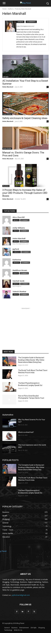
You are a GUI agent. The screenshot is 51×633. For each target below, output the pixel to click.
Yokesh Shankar (19, 291)
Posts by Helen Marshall (23, 9)
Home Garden (7, 114)
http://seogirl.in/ (17, 286)
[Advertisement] (25, 324)
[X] (34, 611)
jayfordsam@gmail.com (21, 595)
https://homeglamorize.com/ (25, 26)
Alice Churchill (19, 217)
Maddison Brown (20, 270)
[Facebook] (16, 611)
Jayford (16, 249)
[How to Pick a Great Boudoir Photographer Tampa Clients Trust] (9, 399)
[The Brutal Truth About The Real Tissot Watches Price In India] (9, 374)
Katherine (17, 260)
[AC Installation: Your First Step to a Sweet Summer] (25, 66)
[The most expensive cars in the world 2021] (9, 449)
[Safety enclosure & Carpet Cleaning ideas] (25, 103)
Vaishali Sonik (18, 281)
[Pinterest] (28, 611)
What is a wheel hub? (26, 432)
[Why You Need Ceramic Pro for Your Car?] (9, 423)
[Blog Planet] (25, 3)
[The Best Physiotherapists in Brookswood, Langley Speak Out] (9, 387)
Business (6, 186)
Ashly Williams (19, 228)
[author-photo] (10, 34)
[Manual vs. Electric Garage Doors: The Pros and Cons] (25, 138)
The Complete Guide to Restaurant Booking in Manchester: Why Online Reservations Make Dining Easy (31, 360)
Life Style (5, 77)
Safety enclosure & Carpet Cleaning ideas (24, 118)
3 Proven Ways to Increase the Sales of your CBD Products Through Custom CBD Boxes (24, 193)
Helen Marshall (7, 87)
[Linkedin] (22, 611)
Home (4, 9)
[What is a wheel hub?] (9, 436)
